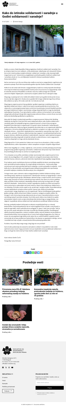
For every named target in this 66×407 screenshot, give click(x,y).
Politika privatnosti (8, 387)
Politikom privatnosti (42, 394)
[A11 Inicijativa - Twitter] (6, 368)
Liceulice (27, 62)
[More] (41, 252)
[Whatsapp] (33, 252)
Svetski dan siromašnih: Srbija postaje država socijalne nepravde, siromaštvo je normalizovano (15, 327)
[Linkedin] (30, 252)
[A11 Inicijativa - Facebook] (3, 368)
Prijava (50, 388)
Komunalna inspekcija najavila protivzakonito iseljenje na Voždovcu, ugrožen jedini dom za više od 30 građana (48, 292)
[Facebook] (25, 252)
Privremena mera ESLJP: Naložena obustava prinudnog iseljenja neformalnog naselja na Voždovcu (16, 291)
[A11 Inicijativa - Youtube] (12, 368)
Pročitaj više (6, 297)
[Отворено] (62, 4)
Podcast (6, 391)
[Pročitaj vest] (17, 277)
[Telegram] (38, 252)
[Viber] (36, 252)
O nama (4, 377)
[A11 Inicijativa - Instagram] (9, 368)
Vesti (4, 380)
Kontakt (5, 383)
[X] (27, 252)
